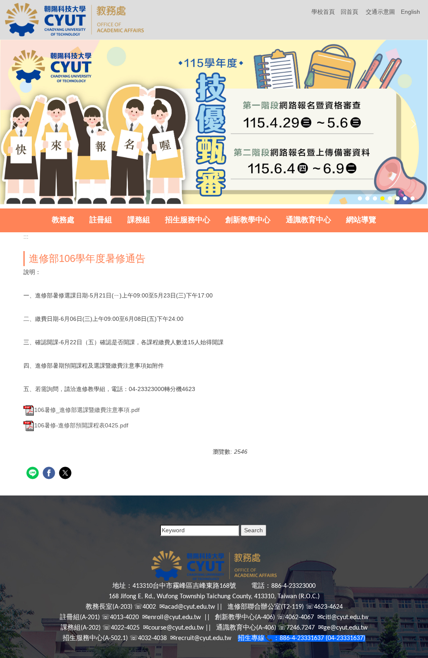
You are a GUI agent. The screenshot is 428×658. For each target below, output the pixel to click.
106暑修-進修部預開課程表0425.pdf (81, 425)
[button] (16, 124)
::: (25, 236)
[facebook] (50, 474)
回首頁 (349, 11)
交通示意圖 (380, 11)
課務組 (138, 220)
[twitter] (66, 474)
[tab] (360, 198)
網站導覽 (361, 220)
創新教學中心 (247, 220)
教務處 (63, 220)
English (410, 11)
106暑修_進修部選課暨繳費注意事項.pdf (87, 409)
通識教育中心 (308, 220)
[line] (33, 474)
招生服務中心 (187, 220)
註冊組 (100, 220)
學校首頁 (323, 11)
